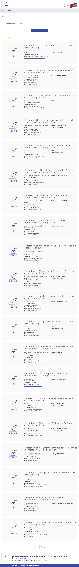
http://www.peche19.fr (30, 510)
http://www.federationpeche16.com (33, 435)
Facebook (34, 547)
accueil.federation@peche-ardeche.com (38, 207)
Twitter (38, 547)
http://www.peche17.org (30, 460)
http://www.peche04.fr (30, 134)
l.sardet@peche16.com (34, 433)
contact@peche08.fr (33, 233)
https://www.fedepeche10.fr (31, 285)
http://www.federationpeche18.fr (33, 486)
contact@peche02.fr (33, 82)
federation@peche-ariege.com (36, 258)
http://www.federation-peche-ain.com (34, 58)
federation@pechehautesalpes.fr (37, 156)
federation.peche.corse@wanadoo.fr (37, 535)
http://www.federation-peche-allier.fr (34, 108)
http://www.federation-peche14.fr (33, 386)
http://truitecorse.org (30, 536)
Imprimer (44, 547)
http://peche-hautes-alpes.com (32, 158)
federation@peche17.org (34, 458)
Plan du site (24, 565)
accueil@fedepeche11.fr (34, 308)
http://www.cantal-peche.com (32, 410)
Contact (14, 565)
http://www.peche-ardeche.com (32, 209)
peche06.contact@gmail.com (36, 182)
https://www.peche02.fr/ (30, 84)
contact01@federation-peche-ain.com (38, 56)
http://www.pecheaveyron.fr (31, 335)
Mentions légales (34, 565)
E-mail (41, 547)
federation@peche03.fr (34, 106)
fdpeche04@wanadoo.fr (34, 132)
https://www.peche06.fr (30, 184)
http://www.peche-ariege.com (32, 260)
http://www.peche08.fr (30, 234)
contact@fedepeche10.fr (34, 283)
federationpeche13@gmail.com (36, 361)
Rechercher (10, 23)
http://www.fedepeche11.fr (31, 310)
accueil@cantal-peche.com (35, 409)
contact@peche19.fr (33, 508)
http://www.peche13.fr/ (30, 362)
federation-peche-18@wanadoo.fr (37, 485)
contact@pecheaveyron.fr (35, 334)
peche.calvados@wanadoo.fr (35, 384)
